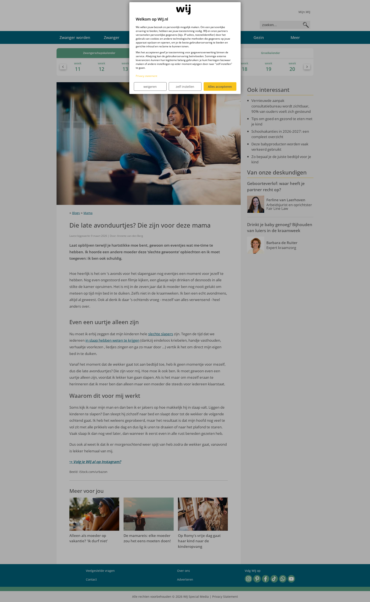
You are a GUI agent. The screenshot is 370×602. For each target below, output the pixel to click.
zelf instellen (185, 87)
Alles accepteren (220, 87)
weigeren (150, 87)
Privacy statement (146, 76)
